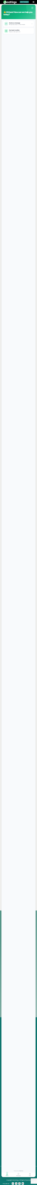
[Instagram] (19, 1183)
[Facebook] (13, 1183)
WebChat (21, 1170)
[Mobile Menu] (34, 2)
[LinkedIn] (23, 1183)
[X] (16, 1183)
